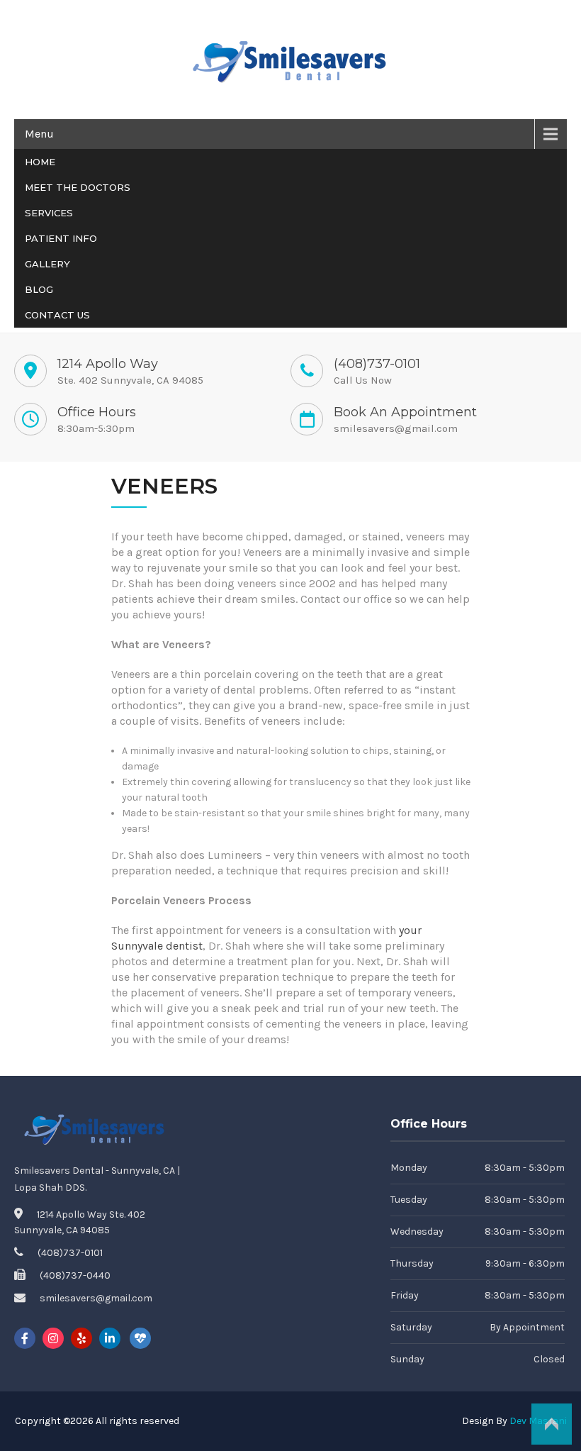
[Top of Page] (551, 1424)
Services (49, 212)
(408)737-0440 (75, 1275)
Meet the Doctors (77, 187)
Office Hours (96, 412)
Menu (39, 133)
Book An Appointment (405, 412)
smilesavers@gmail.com (396, 428)
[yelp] (81, 1338)
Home (40, 161)
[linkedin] (109, 1338)
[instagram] (53, 1338)
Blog (39, 289)
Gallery (47, 263)
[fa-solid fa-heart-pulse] (140, 1338)
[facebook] (24, 1338)
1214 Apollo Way (107, 364)
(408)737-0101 (377, 364)
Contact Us (57, 315)
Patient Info (61, 238)
